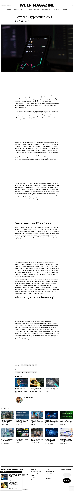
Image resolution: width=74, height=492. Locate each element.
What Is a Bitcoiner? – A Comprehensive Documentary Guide (36, 390)
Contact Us (33, 477)
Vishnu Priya (19, 424)
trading (34, 372)
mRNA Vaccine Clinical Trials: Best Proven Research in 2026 (22, 422)
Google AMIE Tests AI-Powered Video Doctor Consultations (37, 439)
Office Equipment (50, 471)
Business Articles (19, 13)
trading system (28, 274)
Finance (26, 13)
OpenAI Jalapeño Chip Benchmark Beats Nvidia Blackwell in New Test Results (7, 422)
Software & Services (50, 473)
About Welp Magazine (36, 471)
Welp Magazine (28, 397)
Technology (48, 478)
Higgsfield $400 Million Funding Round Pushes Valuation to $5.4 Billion (66, 422)
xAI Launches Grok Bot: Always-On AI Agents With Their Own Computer (7, 439)
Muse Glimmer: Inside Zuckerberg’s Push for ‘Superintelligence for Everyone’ (51, 439)
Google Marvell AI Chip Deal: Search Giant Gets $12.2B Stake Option (51, 422)
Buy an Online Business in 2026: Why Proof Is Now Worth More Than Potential (66, 439)
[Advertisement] (37, 84)
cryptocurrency (19, 372)
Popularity (27, 372)
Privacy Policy (34, 479)
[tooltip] (67, 1)
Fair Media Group (24, 489)
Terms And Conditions (36, 482)
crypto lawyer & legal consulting (25, 152)
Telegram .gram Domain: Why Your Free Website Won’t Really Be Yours (37, 422)
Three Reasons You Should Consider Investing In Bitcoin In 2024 (21, 390)
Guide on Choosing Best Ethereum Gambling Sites (52, 389)
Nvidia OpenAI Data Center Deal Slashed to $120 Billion (22, 439)
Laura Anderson (49, 424)
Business (48, 476)
